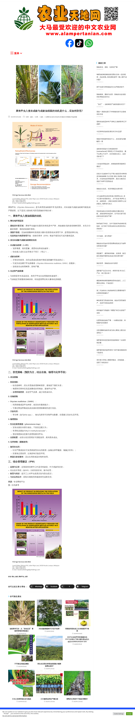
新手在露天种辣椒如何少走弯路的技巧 (110, 87)
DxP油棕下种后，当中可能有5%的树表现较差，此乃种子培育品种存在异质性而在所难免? (111, 226)
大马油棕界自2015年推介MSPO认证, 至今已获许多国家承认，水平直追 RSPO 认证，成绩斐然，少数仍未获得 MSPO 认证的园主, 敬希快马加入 (111, 200)
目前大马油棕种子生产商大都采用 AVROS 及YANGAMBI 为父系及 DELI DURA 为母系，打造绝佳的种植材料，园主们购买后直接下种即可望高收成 (112, 177)
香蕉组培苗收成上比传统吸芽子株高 (77, 629)
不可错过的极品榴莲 (21, 664)
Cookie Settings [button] (118, 714)
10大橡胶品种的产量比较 (49, 699)
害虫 (13, 576)
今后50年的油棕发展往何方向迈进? (109, 131)
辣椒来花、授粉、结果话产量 (107, 67)
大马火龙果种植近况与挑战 (21, 699)
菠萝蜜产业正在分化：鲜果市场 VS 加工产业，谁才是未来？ (111, 271)
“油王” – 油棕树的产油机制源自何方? (111, 104)
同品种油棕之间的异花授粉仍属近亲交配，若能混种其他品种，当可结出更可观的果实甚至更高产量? (111, 213)
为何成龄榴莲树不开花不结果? (49, 628)
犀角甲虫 (21, 576)
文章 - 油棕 (29, 117)
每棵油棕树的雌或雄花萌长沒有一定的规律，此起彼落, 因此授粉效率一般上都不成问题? (112, 77)
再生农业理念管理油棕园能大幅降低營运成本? (49, 665)
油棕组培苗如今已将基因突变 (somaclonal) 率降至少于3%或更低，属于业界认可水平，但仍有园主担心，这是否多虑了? (111, 153)
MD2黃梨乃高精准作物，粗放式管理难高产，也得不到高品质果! (111, 301)
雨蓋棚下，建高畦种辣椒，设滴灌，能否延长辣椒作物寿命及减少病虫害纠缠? (111, 254)
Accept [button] (129, 714)
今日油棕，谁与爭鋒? (104, 236)
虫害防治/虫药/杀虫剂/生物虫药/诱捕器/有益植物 (61, 117)
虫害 (26, 576)
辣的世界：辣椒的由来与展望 (107, 263)
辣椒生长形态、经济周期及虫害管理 (109, 188)
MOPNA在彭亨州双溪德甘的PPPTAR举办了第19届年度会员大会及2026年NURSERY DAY (77, 639)
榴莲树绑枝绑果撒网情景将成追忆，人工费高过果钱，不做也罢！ (111, 281)
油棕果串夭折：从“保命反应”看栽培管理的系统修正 (21, 629)
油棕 (41, 117)
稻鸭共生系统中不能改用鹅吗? (77, 699)
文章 (36, 117)
